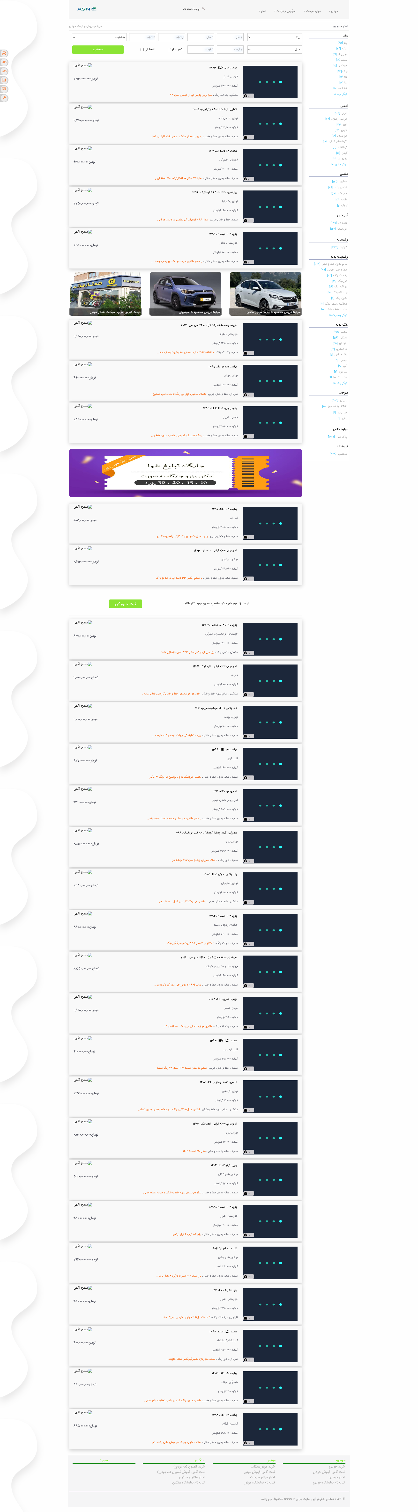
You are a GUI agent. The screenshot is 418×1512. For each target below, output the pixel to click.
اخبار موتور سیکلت (262, 1477)
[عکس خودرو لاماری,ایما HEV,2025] (270, 123)
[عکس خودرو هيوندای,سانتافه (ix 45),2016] (270, 972)
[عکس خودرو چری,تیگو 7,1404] (270, 1180)
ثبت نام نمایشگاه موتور (259, 1483)
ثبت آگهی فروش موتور (259, 1472)
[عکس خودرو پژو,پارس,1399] (270, 422)
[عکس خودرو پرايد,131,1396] (270, 1429)
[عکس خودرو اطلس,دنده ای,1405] (270, 1096)
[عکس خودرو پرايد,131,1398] (270, 764)
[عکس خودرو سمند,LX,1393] (270, 1055)
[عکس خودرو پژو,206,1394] (270, 930)
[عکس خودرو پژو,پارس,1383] (270, 82)
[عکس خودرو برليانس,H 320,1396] (270, 207)
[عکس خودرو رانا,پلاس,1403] (270, 888)
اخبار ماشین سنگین (192, 1477)
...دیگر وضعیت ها (337, 315)
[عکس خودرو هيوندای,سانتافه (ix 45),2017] (270, 339)
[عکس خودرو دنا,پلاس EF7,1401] (270, 722)
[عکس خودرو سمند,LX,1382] (270, 1346)
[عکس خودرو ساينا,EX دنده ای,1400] (270, 165)
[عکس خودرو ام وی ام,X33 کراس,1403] (270, 565)
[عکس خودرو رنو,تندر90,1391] (270, 1304)
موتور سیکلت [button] (313, 11)
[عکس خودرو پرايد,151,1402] (270, 1387)
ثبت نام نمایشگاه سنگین (188, 1483)
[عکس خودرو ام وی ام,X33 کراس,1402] (270, 1138)
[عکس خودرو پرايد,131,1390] (270, 523)
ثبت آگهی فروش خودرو (329, 1472)
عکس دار (178, 49)
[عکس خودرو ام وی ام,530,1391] (270, 805)
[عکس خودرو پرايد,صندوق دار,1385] (270, 381)
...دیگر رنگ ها (339, 383)
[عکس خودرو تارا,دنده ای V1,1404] (270, 1263)
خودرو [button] (334, 11)
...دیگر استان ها (338, 164)
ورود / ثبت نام (191, 9)
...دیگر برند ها (339, 94)
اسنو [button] (263, 11)
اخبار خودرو (337, 1477)
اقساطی (149, 49)
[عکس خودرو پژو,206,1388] (270, 1221)
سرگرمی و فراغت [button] (286, 11)
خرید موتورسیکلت (263, 1467)
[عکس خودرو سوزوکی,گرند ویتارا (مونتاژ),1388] (270, 847)
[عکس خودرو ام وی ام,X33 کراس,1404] (270, 681)
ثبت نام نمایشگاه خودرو (329, 1483)
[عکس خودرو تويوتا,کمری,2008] (270, 1013)
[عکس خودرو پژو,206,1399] (270, 248)
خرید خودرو (337, 1467)
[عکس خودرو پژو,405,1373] (270, 639)
